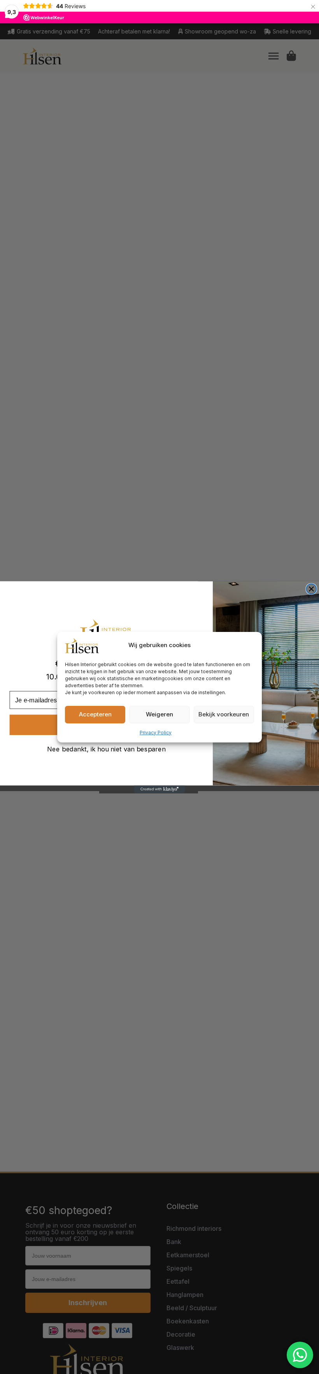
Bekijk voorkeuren (223, 714)
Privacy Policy (156, 732)
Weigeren (159, 714)
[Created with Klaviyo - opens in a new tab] (159, 789)
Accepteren (95, 714)
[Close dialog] (311, 589)
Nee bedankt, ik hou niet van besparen (106, 749)
